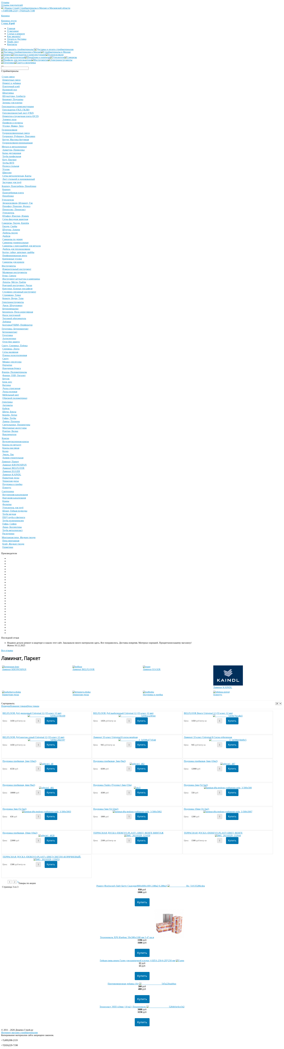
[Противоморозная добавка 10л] (157, 983)
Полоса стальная (10, 166)
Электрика (7, 402)
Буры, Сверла (9, 275)
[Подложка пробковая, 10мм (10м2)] (46, 835)
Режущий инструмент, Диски (17, 285)
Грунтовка (7, 335)
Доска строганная (11, 388)
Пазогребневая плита (13, 192)
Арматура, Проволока (13, 150)
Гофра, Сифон (9, 524)
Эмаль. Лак (8, 454)
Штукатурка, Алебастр (13, 96)
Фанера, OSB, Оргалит (14, 375)
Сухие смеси (8, 76)
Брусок (5, 378)
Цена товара (33, 706)
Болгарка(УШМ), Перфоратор (17, 325)
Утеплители (8, 199)
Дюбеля (6, 236)
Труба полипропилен (13, 520)
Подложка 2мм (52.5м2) (196, 785)
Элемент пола (9, 119)
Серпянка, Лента (10, 349)
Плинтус (6, 487)
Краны (5, 501)
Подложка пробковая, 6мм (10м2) (201, 761)
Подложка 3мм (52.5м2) (14, 809)
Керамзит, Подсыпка (12, 99)
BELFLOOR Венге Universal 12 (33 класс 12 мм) (208, 713)
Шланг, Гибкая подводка (14, 511)
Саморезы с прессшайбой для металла (21, 246)
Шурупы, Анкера (11, 229)
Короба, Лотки (9, 415)
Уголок (6, 169)
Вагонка (6, 385)
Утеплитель (8, 212)
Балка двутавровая (11, 153)
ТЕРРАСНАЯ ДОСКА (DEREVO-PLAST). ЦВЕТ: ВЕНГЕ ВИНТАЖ (128, 833)
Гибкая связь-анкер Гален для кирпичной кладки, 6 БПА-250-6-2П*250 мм (137, 960)
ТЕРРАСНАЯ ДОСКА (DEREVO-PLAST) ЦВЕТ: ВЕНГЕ (213, 833)
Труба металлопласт (12, 530)
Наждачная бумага (11, 368)
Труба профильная (11, 156)
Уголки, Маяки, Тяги (13, 126)
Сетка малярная (10, 352)
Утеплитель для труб (12, 507)
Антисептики (9, 338)
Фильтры (7, 504)
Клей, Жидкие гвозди (13, 544)
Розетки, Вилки (10, 431)
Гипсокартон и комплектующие (18, 106)
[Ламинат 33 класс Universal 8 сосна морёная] (137, 740)
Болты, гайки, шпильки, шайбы (18, 252)
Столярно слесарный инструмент (19, 292)
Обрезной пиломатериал (14, 398)
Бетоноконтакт (9, 332)
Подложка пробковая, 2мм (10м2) (19, 761)
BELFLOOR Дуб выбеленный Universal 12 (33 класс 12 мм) (123, 713)
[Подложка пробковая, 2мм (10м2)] (46, 764)
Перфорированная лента (14, 255)
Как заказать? (14, 36)
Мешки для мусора (11, 362)
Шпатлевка (8, 93)
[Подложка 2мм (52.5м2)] (228, 787)
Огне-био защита (11, 341)
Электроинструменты (13, 302)
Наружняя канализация (14, 498)
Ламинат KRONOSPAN (14, 465)
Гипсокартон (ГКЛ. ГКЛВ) (15, 109)
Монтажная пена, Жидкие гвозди (19, 537)
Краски (5, 438)
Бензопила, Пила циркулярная (17, 312)
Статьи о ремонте (16, 33)
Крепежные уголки (12, 259)
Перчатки (7, 365)
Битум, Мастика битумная (15, 139)
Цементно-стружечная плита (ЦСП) (20, 116)
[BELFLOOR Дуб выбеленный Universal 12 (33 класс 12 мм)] (137, 716)
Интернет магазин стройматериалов (19, 1032)
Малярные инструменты (14, 272)
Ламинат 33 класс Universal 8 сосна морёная (115, 737)
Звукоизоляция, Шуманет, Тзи (17, 203)
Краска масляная (10, 448)
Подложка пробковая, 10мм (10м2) (20, 833)
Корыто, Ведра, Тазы (13, 298)
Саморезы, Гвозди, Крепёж (15, 223)
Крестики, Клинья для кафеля (17, 288)
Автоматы (7, 405)
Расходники (8, 533)
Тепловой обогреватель (14, 318)
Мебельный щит (10, 395)
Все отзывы (7, 650)
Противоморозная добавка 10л (123, 983)
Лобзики (6, 321)
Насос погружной (11, 315)
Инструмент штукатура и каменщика (21, 279)
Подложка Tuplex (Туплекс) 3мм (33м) (112, 785)
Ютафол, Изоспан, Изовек (15, 216)
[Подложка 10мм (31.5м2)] (227, 811)
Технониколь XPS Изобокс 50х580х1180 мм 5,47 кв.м (127, 937)
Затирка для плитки (12, 102)
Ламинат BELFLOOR (13, 468)
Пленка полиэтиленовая (14, 355)
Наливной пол (9, 89)
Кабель (5, 408)
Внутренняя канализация (15, 494)
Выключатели (9, 434)
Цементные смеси (11, 80)
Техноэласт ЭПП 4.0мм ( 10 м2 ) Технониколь (123, 1006)
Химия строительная (12, 457)
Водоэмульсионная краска (15, 441)
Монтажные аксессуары (14, 428)
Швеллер (7, 172)
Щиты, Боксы (9, 411)
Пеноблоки (8, 196)
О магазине (13, 31)
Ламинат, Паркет (10, 461)
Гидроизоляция (9, 130)
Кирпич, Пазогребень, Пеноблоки (19, 186)
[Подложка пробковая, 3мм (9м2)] (137, 764)
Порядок (5, 706)
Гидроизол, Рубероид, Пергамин (18, 136)
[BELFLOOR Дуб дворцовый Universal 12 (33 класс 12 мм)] (46, 716)
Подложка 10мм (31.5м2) (196, 809)
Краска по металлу (11, 444)
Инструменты (9, 266)
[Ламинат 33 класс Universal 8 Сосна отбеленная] (227, 740)
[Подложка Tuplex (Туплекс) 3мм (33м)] (137, 787)
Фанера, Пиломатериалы (14, 372)
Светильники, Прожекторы (16, 424)
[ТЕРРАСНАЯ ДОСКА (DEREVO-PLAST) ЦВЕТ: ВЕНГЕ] (228, 835)
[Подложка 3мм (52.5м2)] (46, 811)
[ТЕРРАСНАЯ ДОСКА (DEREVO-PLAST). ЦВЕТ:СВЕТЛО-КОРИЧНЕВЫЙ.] (46, 859)
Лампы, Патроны (11, 421)
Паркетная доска (10, 478)
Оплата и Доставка (16, 39)
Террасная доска (10, 481)
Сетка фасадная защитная (15, 219)
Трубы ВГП (8, 163)
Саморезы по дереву (12, 239)
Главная (11, 28)
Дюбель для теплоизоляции (16, 249)
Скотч (5, 358)
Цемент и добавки (11, 83)
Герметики (7, 547)
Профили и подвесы (12, 122)
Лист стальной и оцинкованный (18, 179)
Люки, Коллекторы (12, 527)
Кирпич (6, 189)
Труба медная (9, 514)
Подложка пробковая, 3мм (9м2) (109, 761)
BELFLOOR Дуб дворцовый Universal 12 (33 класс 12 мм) (32, 713)
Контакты (12, 44)
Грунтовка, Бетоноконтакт (15, 328)
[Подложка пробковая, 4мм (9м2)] (46, 787)
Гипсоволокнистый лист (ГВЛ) (18, 113)
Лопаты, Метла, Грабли (14, 282)
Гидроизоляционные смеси (16, 133)
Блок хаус (7, 382)
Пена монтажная (10, 540)
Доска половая (9, 391)
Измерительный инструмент (16, 269)
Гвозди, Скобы (9, 226)
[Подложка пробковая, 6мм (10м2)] (227, 764)
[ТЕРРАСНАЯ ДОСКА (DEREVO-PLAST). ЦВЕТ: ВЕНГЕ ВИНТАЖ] (137, 835)
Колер (5, 451)
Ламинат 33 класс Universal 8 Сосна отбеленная (208, 737)
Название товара (18, 706)
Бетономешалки (10, 308)
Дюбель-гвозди (10, 233)
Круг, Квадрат (9, 159)
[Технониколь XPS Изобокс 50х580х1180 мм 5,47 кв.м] (169, 937)
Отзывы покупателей (12, 5)
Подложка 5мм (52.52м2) (105, 809)
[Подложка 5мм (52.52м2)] (137, 811)
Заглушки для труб (11, 182)
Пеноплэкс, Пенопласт (14, 209)
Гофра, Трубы (9, 418)
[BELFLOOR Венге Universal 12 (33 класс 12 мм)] (228, 716)
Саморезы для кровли (13, 262)
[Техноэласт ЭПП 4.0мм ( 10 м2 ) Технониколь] (165, 1006)
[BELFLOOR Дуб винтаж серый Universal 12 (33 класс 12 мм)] (46, 740)
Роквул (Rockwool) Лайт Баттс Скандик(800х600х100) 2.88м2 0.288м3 (131, 886)
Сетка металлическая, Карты (16, 176)
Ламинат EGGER (11, 471)
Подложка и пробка (12, 484)
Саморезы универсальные (15, 242)
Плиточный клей (11, 86)
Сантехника (8, 491)
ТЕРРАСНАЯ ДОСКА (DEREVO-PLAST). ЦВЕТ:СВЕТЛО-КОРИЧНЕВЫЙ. (42, 857)
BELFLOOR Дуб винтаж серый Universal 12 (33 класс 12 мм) (33, 737)
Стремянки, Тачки (11, 295)
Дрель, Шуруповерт (12, 305)
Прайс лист (13, 41)
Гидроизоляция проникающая (17, 143)
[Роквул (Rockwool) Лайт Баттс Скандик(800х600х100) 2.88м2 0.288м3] (186, 886)
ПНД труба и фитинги (13, 517)
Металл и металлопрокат (14, 146)
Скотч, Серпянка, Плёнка (15, 345)
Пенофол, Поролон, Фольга (16, 206)
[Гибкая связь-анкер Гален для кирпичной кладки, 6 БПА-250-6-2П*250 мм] (180, 960)
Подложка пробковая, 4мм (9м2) (19, 785)
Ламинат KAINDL (11, 474)
